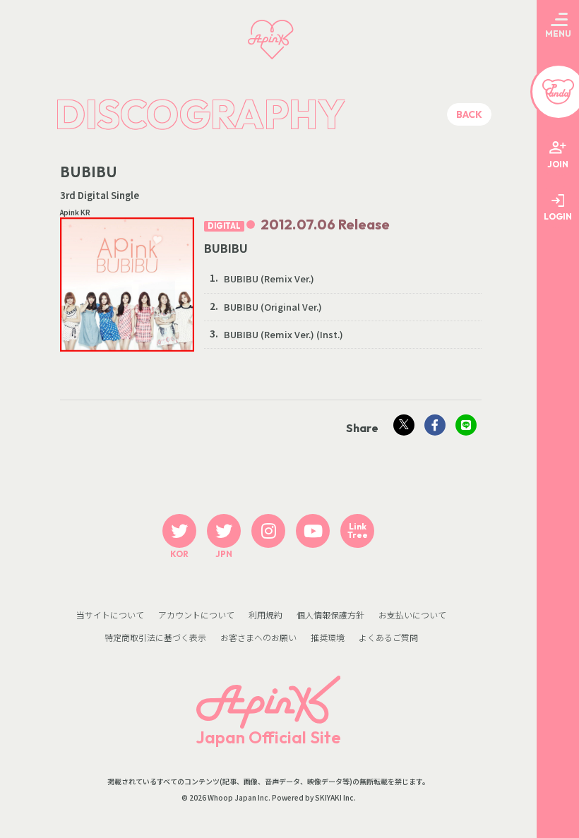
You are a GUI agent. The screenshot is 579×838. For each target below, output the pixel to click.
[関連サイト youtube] (313, 531)
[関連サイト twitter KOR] (179, 531)
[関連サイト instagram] (268, 531)
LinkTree (357, 530)
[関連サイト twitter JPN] (224, 531)
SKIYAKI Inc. (335, 798)
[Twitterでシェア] (403, 425)
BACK (469, 114)
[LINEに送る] (466, 425)
